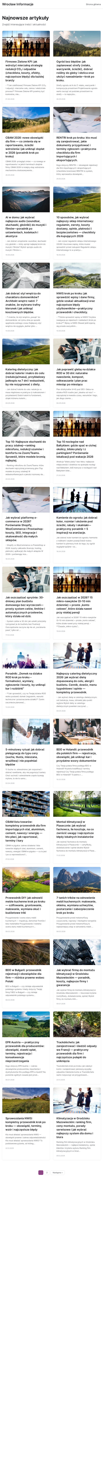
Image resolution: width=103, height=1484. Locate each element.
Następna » (58, 1173)
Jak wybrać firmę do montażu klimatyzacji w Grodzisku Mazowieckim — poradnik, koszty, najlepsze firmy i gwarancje (75, 977)
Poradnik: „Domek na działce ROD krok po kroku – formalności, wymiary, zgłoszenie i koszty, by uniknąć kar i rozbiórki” (25, 681)
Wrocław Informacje (17, 4)
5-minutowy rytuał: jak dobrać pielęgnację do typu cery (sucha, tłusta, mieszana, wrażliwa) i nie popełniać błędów (25, 757)
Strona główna (93, 4)
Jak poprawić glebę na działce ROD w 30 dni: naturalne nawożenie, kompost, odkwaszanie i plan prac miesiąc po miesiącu (75, 377)
